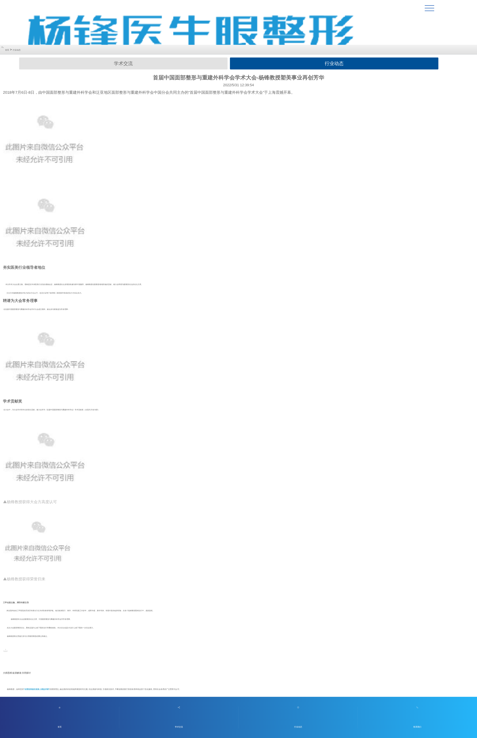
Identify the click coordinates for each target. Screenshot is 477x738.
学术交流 (123, 63)
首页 (7, 50)
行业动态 (17, 50)
